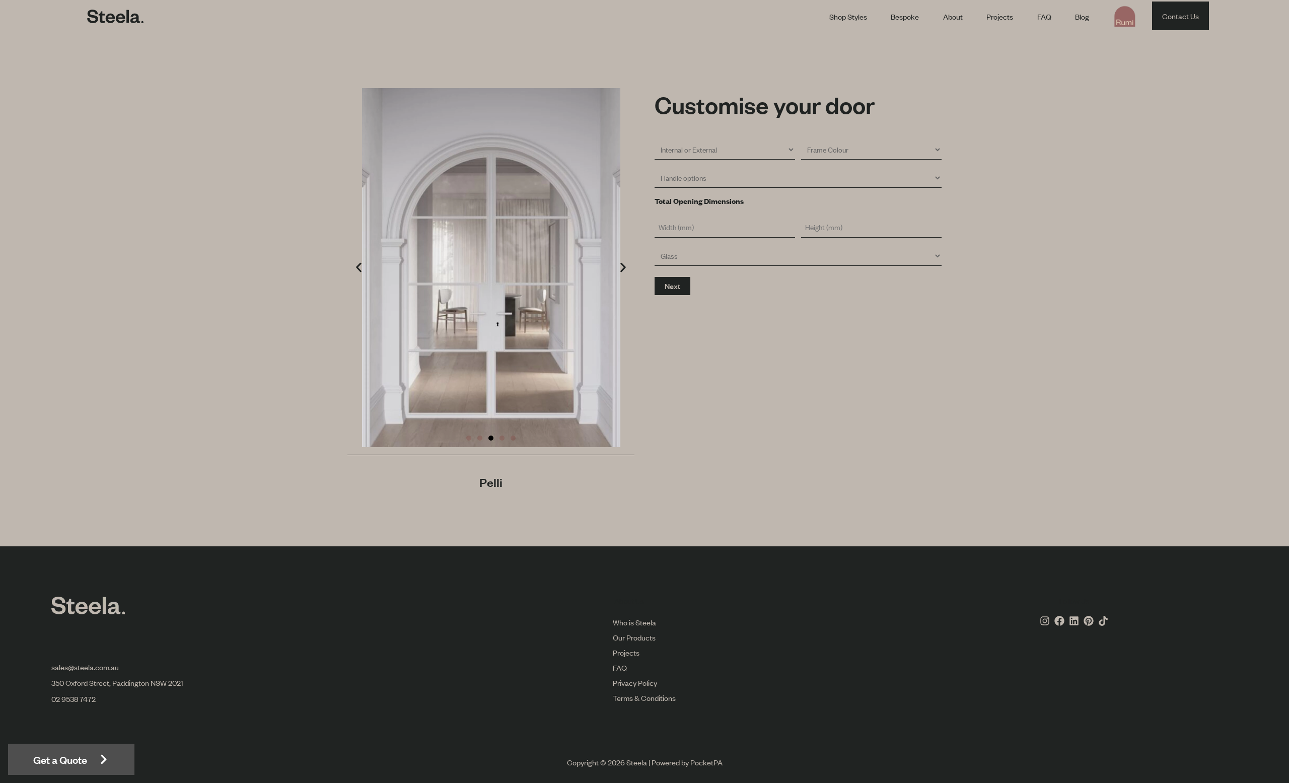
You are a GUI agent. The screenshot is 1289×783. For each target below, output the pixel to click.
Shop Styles (848, 16)
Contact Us (1180, 16)
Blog (1082, 16)
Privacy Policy (635, 682)
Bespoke (905, 16)
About (953, 16)
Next (672, 285)
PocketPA (706, 762)
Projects (999, 16)
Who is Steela (634, 622)
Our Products (634, 637)
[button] (358, 267)
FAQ (1044, 16)
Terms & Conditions (644, 697)
